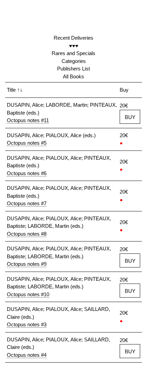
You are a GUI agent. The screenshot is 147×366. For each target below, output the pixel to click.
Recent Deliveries (73, 38)
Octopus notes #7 (26, 203)
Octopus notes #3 (26, 324)
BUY (130, 117)
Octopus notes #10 (28, 294)
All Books (73, 76)
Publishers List (73, 68)
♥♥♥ (73, 46)
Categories (74, 61)
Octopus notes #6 (26, 173)
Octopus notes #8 (26, 234)
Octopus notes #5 (26, 143)
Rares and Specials (73, 53)
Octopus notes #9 (26, 264)
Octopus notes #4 (26, 355)
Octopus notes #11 (28, 120)
